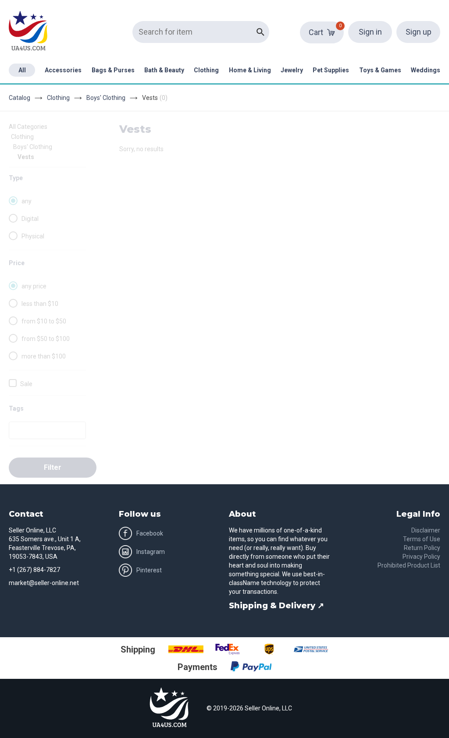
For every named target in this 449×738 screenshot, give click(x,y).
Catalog (19, 97)
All (22, 70)
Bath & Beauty (164, 70)
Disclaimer (425, 530)
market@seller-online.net (44, 582)
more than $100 (43, 356)
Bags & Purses (113, 70)
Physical (32, 236)
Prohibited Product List (409, 565)
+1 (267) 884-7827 (34, 569)
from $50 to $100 (45, 338)
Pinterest (149, 570)
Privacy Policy (421, 556)
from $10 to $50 (43, 321)
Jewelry (292, 70)
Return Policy (422, 547)
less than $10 (39, 303)
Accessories (63, 70)
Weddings (425, 70)
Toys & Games (380, 70)
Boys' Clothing (105, 97)
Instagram (150, 551)
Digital (30, 218)
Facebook (149, 533)
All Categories (28, 126)
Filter (52, 467)
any (26, 201)
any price (33, 286)
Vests (26, 156)
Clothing (206, 70)
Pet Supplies (331, 70)
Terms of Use (421, 539)
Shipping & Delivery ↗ (276, 605)
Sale (26, 383)
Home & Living (250, 70)
